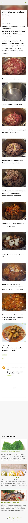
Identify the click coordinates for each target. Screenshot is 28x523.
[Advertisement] (14, 417)
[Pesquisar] (26, 2)
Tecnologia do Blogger (15, 518)
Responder (10, 375)
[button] (3, 19)
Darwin (9, 367)
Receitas (4, 354)
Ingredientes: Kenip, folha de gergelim (10, 451)
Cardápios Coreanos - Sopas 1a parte (10, 502)
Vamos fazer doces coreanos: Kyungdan (11, 477)
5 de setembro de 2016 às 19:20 (18, 367)
